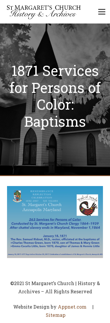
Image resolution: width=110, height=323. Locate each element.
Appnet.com (72, 307)
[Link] (44, 12)
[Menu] (101, 11)
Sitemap (55, 315)
